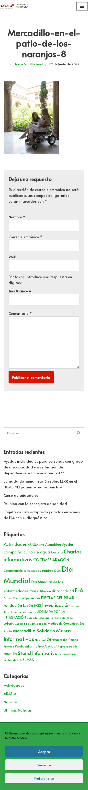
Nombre (17, 216)
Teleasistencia (67, 654)
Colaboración (13, 570)
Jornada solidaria (38, 617)
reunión (10, 653)
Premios (9, 646)
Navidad (40, 640)
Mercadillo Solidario (34, 630)
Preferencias (44, 778)
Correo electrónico (26, 236)
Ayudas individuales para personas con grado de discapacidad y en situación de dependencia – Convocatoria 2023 (43, 466)
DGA (57, 570)
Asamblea (53, 544)
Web (12, 256)
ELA (79, 590)
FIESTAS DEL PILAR (57, 597)
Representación (67, 646)
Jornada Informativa (23, 612)
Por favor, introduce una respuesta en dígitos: (40, 279)
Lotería (9, 623)
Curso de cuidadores (21, 495)
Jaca (7, 612)
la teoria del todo (62, 617)
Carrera (57, 552)
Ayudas (68, 544)
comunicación (32, 570)
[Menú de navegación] (82, 6)
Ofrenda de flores (62, 639)
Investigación (56, 605)
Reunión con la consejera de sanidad (35, 503)
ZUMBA (28, 659)
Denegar (44, 764)
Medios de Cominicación (31, 623)
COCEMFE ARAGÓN (51, 559)
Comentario (20, 313)
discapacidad (63, 591)
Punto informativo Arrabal (36, 646)
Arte (41, 544)
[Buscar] (78, 432)
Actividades (15, 544)
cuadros (47, 570)
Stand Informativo (37, 652)
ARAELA (33, 544)
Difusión (45, 591)
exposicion (31, 597)
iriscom (75, 606)
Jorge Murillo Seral (28, 64)
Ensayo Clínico (12, 598)
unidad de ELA (13, 660)
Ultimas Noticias (18, 710)
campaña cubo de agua (27, 552)
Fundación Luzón (18, 605)
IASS (37, 605)
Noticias (11, 701)
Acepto (44, 751)
